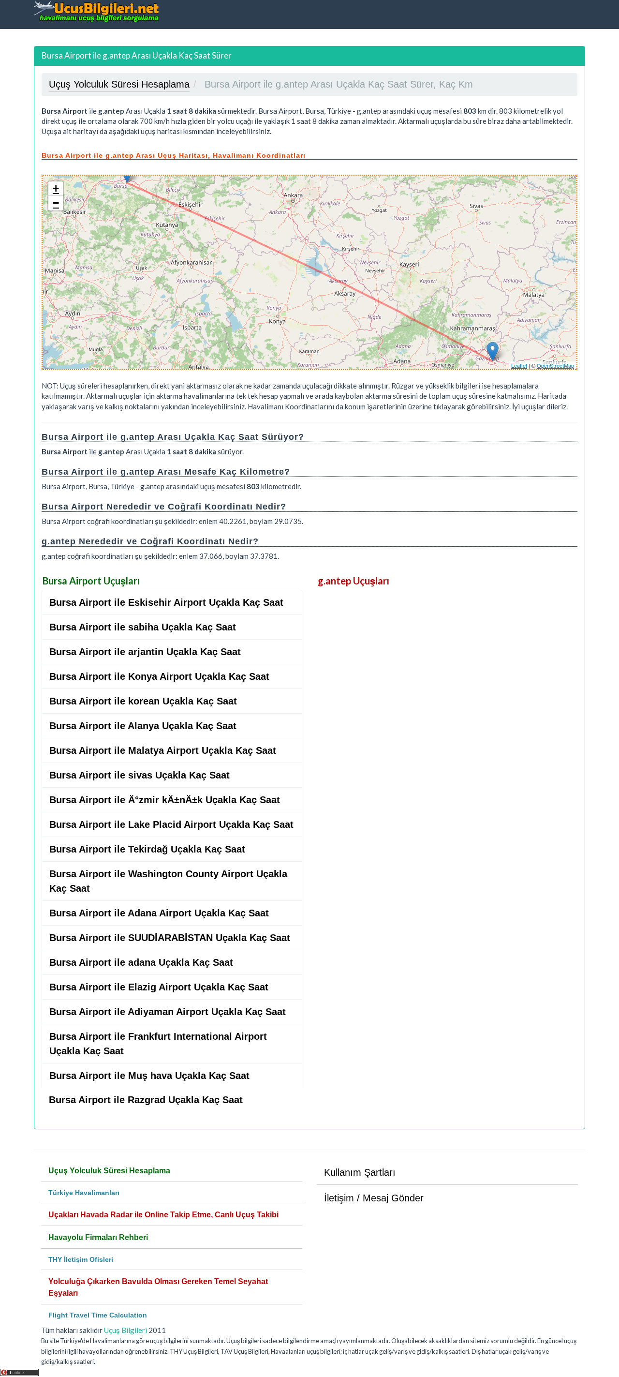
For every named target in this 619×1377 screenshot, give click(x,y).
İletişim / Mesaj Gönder (374, 1198)
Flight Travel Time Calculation (97, 1315)
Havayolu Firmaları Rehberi (98, 1237)
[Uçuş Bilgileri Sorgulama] (97, 11)
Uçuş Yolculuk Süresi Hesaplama (109, 1171)
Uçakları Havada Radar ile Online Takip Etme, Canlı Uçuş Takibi (163, 1215)
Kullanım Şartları (360, 1172)
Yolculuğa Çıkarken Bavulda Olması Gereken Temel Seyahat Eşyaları (158, 1287)
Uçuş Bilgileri (125, 1330)
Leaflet (519, 365)
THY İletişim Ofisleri (80, 1259)
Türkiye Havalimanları (83, 1193)
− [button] (56, 203)
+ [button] (56, 188)
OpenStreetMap (555, 365)
